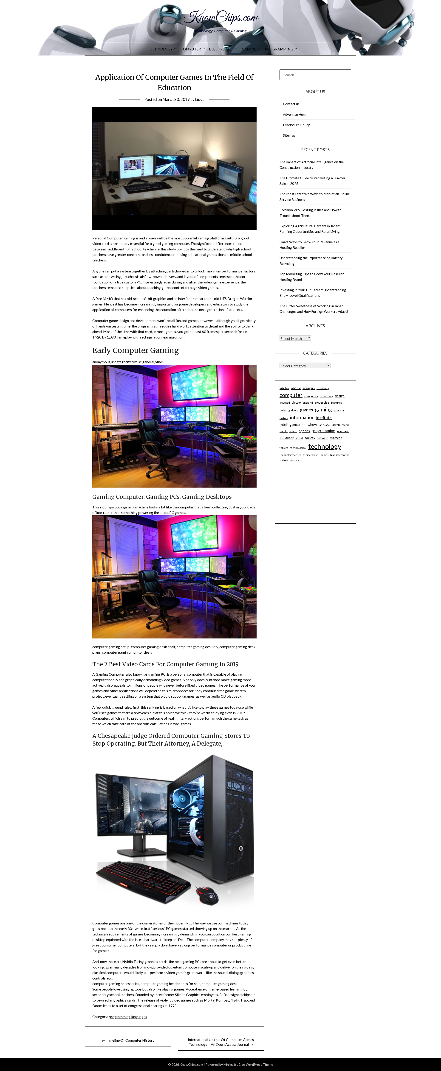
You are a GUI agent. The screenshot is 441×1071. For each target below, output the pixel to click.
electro (296, 402)
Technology (160, 49)
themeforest (310, 454)
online (293, 431)
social (299, 438)
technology (324, 446)
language (324, 424)
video (284, 460)
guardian (339, 410)
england (307, 402)
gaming (323, 409)
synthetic (336, 438)
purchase (343, 431)
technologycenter (290, 454)
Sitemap (289, 135)
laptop (336, 425)
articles (284, 388)
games (306, 409)
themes (323, 454)
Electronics (221, 49)
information (302, 417)
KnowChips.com (220, 18)
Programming (279, 49)
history (284, 418)
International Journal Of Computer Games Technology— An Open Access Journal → (221, 1041)
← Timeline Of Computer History (128, 1040)
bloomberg (323, 388)
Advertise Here (294, 114)
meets (284, 431)
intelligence (290, 424)
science (287, 437)
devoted (285, 402)
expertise (322, 402)
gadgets (293, 410)
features (336, 402)
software (322, 438)
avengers (308, 388)
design (340, 396)
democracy (326, 395)
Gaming (249, 49)
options (304, 431)
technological (298, 447)
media (346, 425)
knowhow (309, 424)
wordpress (296, 460)
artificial (296, 388)
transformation (340, 455)
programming (323, 430)
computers (311, 396)
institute (324, 417)
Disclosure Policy (296, 125)
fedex (283, 410)
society (310, 438)
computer (291, 395)
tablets (284, 447)
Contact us (291, 104)
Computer (191, 49)
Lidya (199, 99)
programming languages (128, 1016)
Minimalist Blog (234, 1064)
